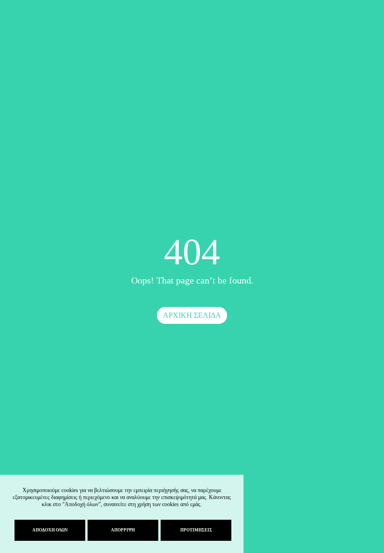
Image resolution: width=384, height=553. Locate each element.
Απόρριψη (123, 530)
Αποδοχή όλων (50, 530)
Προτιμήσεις (196, 530)
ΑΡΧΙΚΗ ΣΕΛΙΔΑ (192, 315)
